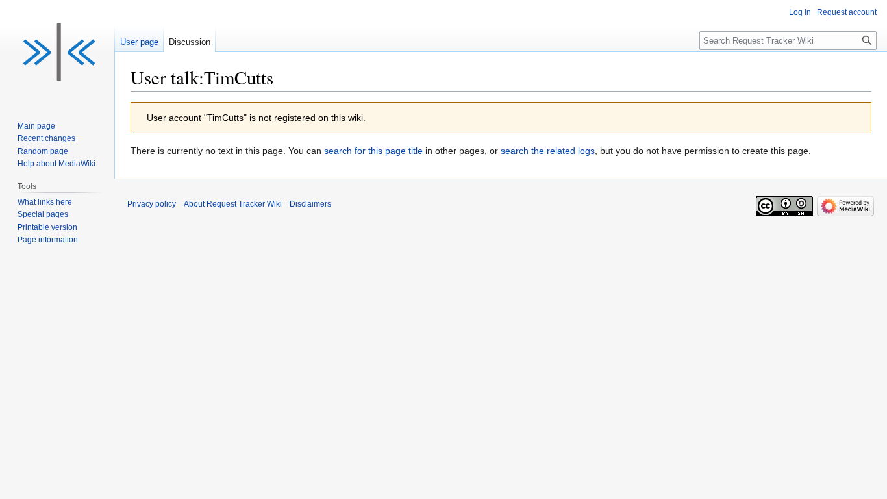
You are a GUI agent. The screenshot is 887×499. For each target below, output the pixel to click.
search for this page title (373, 151)
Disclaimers (310, 204)
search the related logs (548, 151)
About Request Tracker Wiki (233, 204)
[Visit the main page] (57, 52)
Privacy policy (151, 204)
